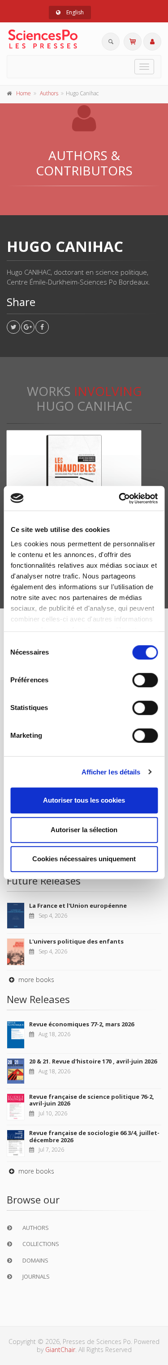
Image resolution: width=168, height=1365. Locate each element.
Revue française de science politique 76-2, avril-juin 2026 (91, 1100)
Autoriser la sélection (84, 829)
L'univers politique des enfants (76, 941)
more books (35, 979)
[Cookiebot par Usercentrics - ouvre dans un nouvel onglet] (120, 498)
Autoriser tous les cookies (84, 800)
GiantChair (60, 1349)
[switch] (145, 680)
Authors (49, 93)
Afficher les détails (111, 772)
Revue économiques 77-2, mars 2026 (81, 1024)
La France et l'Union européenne (78, 905)
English (74, 12)
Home (23, 93)
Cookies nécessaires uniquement (84, 859)
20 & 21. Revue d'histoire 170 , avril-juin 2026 (93, 1061)
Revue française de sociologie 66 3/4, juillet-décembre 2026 (94, 1136)
